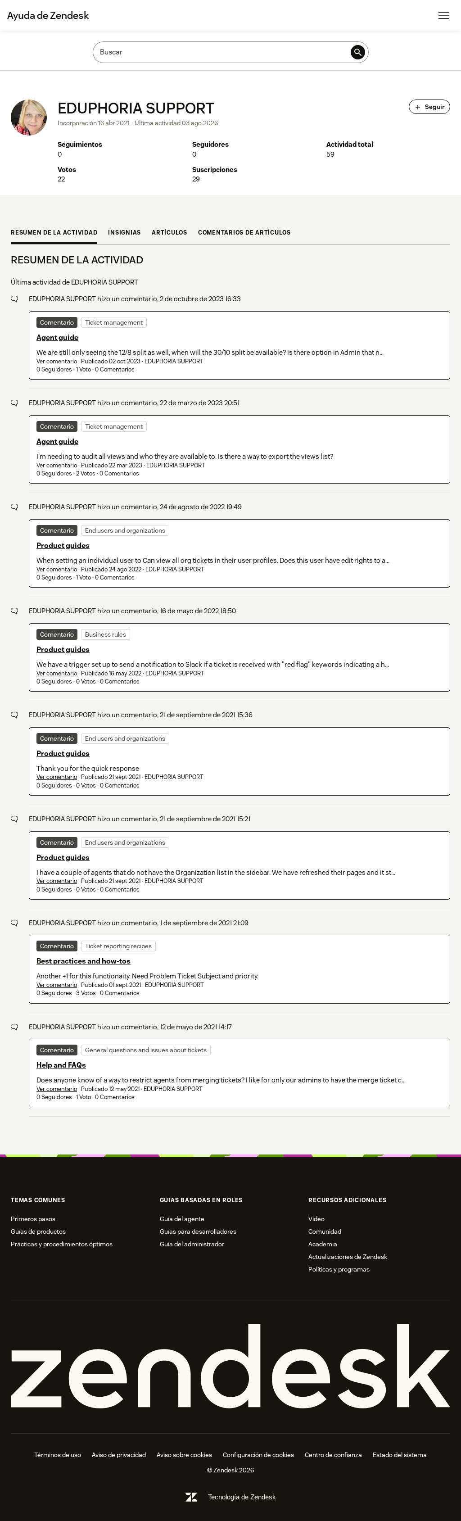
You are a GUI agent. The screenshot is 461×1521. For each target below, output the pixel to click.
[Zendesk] (230, 1366)
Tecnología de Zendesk (242, 1497)
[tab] (54, 234)
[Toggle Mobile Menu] (444, 15)
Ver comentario (56, 361)
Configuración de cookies (258, 1455)
